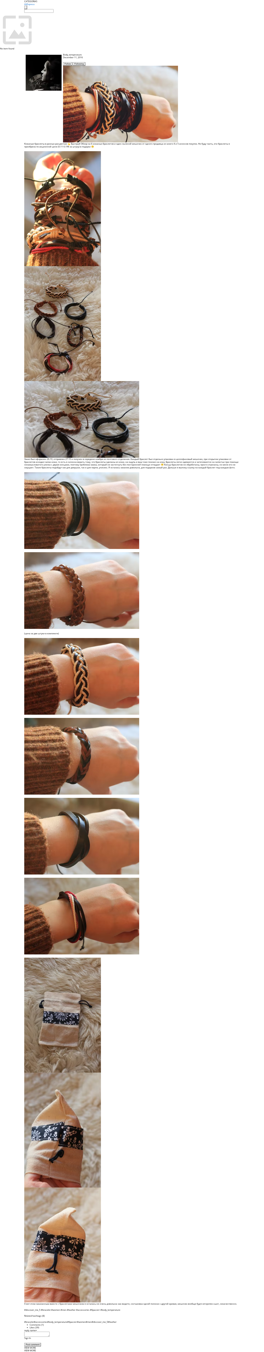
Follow (67, 64)
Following (79, 64)
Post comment (33, 1344)
